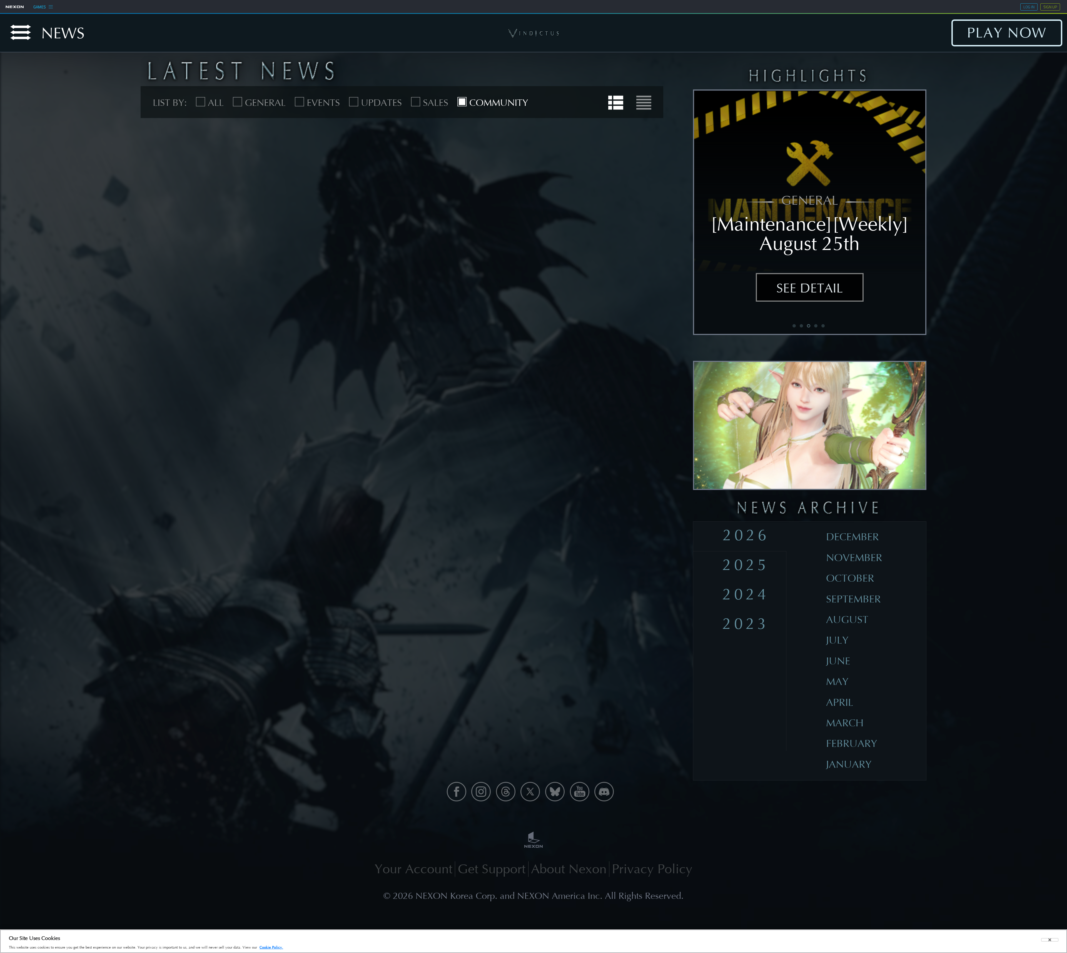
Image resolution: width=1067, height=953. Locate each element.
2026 (746, 535)
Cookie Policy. (271, 947)
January (849, 764)
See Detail (809, 288)
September (853, 599)
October (850, 578)
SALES (435, 102)
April (839, 702)
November (854, 558)
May (837, 682)
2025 (745, 565)
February (851, 743)
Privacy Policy (652, 869)
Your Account (413, 869)
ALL (215, 102)
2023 (745, 624)
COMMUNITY (498, 102)
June (838, 661)
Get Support (491, 869)
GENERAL (265, 102)
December (852, 537)
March (845, 723)
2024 (745, 594)
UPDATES (381, 102)
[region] (533, 941)
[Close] (1049, 939)
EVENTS (323, 102)
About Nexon (569, 869)
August (847, 620)
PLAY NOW (1006, 32)
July (837, 640)
